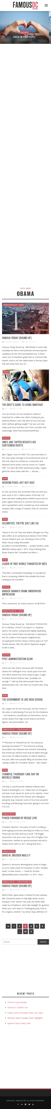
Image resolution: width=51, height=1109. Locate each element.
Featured (24, 32)
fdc (6, 409)
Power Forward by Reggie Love (19, 818)
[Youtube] (33, 1104)
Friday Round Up (10, 305)
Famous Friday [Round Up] (16, 338)
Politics (6, 438)
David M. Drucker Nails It (16, 855)
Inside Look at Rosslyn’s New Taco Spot (25, 1012)
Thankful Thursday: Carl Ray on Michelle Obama (20, 775)
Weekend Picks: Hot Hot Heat (18, 482)
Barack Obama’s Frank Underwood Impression (21, 592)
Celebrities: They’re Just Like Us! (20, 523)
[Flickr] (22, 1104)
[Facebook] (18, 1104)
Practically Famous (12, 342)
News (22, 305)
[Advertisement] (25, 968)
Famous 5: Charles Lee (17, 1007)
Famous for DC (9, 729)
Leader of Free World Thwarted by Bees (24, 564)
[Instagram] (25, 1104)
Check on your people (24, 37)
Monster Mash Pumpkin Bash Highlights (25, 1018)
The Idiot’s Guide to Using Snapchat (22, 405)
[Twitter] (29, 1104)
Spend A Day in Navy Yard (18, 1023)
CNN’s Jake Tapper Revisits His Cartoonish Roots (19, 443)
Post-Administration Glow (17, 659)
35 (25, 931)
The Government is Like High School (22, 699)
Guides (6, 372)
